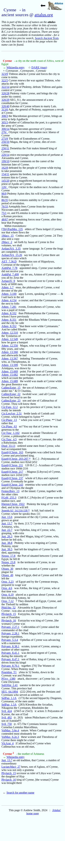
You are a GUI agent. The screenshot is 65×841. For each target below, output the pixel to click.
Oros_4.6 (6, 588)
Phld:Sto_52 (8, 607)
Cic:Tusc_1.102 (10, 432)
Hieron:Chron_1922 (13, 504)
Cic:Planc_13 (9, 419)
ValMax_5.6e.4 (10, 730)
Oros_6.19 (7, 594)
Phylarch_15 (8, 614)
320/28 (5, 93)
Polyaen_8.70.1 (10, 665)
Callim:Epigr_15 (10, 387)
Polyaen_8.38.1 (10, 646)
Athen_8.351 (8, 319)
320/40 (5, 106)
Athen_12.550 (9, 345)
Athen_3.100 (8, 293)
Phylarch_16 (8, 620)
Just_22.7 (6, 529)
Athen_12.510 (9, 332)
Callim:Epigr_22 (10, 394)
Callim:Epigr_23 (10, 400)
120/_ (4, 187)
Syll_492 (6, 717)
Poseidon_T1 (9, 672)
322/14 (5, 86)
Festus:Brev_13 (10, 491)
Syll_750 (6, 723)
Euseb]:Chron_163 (12, 452)
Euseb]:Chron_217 (12, 471)
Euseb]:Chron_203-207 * (16, 458)
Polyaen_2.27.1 (10, 626)
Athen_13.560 (9, 352)
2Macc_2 (6, 242)
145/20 (5, 180)
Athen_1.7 (7, 287)
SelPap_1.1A (8, 698)
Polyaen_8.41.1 (10, 652)
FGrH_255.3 (8, 497)
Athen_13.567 (9, 358)
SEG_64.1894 (9, 691)
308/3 (4, 115)
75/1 (3, 213)
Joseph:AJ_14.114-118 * (15, 510)
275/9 (4, 138)
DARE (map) (39, 67)
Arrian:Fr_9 (8, 280)
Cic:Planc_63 (9, 426)
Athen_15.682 (9, 374)
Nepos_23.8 (8, 562)
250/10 (5, 141)
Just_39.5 (6, 549)
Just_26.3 (6, 536)
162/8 (4, 167)
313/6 (4, 109)
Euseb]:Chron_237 (12, 478)
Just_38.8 (6, 542)
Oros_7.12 (7, 601)
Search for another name (20, 792)
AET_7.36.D (9, 261)
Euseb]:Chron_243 (12, 484)
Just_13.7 (6, 523)
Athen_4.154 (8, 300)
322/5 (4, 80)
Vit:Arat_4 (7, 743)
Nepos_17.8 (8, 555)
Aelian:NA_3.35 (11, 248)
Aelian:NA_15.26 (11, 255)
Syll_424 (6, 711)
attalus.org (43, 14)
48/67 (4, 219)
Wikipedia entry (15, 67)
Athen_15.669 (9, 371)
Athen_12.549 (9, 339)
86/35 (4, 200)
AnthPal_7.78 (9, 267)
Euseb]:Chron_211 (12, 465)
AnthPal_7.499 (10, 274)
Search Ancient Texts (46, 38)
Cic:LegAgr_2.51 (11, 413)
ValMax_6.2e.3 (10, 736)
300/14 (5, 128)
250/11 (5, 148)
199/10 (5, 161)
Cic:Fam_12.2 (9, 407)
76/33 (4, 206)
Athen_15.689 (9, 381)
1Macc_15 (7, 235)
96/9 (3, 193)
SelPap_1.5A (8, 704)
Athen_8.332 (8, 313)
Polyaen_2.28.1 (10, 633)
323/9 (4, 73)
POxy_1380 (8, 678)
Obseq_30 (7, 568)
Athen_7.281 (8, 306)
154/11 (5, 174)
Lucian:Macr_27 (10, 766)
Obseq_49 (7, 575)
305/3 (4, 122)
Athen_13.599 (9, 365)
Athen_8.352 (8, 326)
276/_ (4, 132)
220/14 (5, 154)
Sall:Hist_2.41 (9, 685)
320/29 (5, 99)
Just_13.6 (6, 517)
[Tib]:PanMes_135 (12, 229)
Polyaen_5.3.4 (9, 639)
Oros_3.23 (7, 581)
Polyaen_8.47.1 (10, 659)
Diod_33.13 (8, 445)
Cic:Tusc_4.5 (9, 439)
